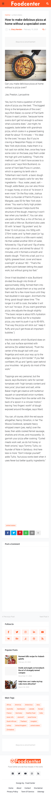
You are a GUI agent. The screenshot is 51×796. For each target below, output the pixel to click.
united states (17, 15)
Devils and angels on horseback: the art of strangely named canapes (31, 670)
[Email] (32, 533)
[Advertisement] (25, 494)
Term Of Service (27, 792)
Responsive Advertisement (25, 42)
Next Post (43, 617)
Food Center (30, 783)
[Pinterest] (20, 533)
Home (7, 15)
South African (11, 721)
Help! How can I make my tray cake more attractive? (30, 682)
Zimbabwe (10, 730)
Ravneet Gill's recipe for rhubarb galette (31, 657)
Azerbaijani (21, 709)
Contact (28, 788)
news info (10, 717)
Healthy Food (30, 713)
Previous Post (9, 617)
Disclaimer (38, 788)
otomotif (21, 717)
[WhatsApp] (26, 533)
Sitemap (40, 792)
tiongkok (34, 721)
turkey (9, 725)
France (9, 713)
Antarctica (28, 705)
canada (31, 709)
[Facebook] (7, 533)
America (18, 705)
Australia (10, 709)
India (41, 713)
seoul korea (32, 717)
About (19, 788)
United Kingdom (20, 725)
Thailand (23, 721)
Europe (40, 709)
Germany (19, 713)
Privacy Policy (12, 792)
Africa (9, 705)
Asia (38, 705)
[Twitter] (13, 533)
